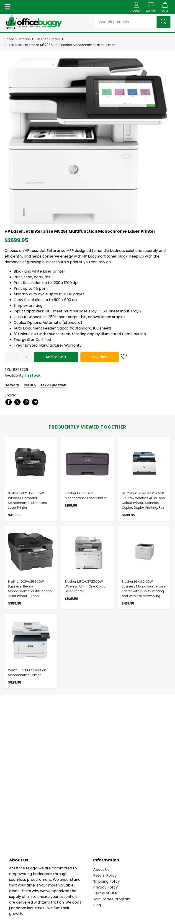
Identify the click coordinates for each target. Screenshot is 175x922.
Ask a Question (53, 385)
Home (9, 39)
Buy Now (99, 357)
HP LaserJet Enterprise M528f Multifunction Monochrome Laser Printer (60, 45)
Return (30, 385)
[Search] (163, 22)
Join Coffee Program (112, 899)
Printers (25, 39)
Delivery (12, 385)
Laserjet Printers (48, 39)
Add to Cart (56, 357)
